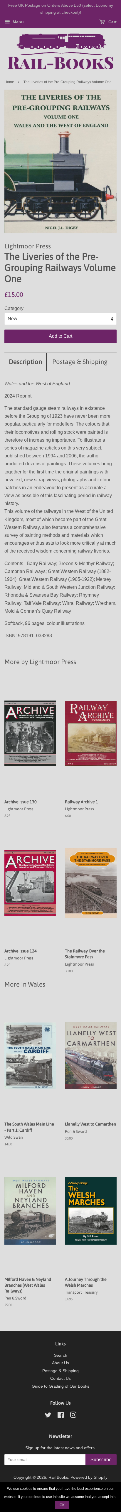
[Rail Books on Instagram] (73, 1416)
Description (25, 361)
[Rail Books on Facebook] (60, 1416)
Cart (112, 22)
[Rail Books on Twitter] (48, 1416)
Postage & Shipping (79, 361)
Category (13, 308)
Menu (17, 22)
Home (9, 82)
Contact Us (60, 1378)
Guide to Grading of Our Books (60, 1386)
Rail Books (58, 1477)
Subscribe (101, 1459)
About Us (60, 1363)
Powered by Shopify (88, 1477)
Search (60, 1355)
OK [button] (62, 1505)
